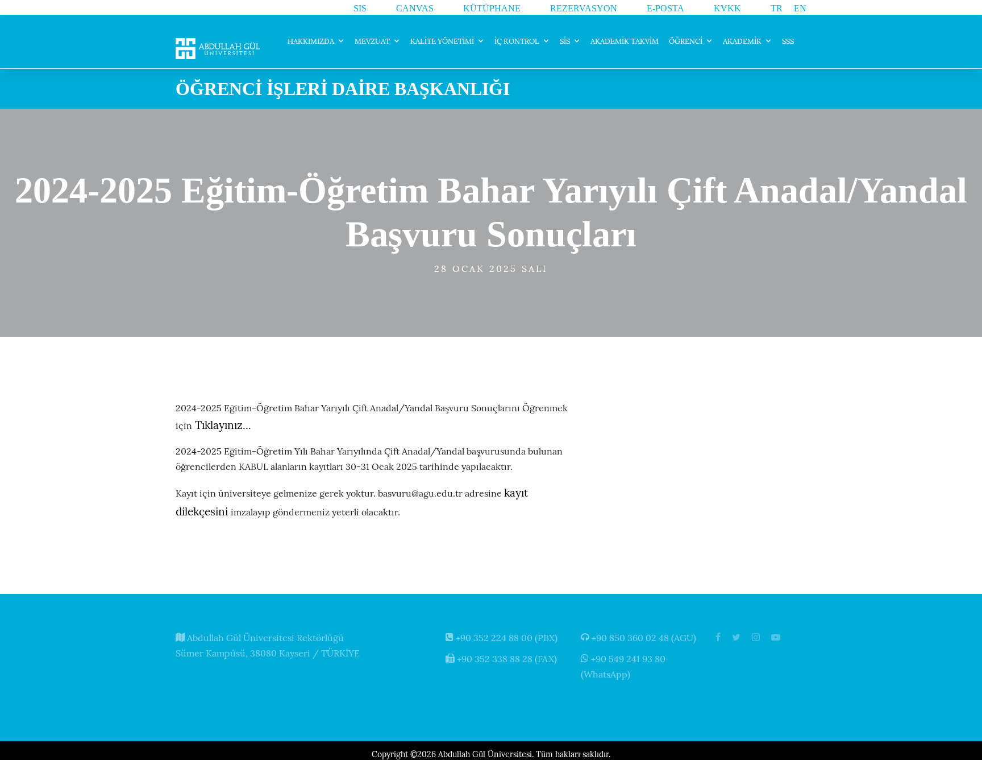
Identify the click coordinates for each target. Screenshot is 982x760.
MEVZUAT (372, 41)
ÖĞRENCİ (685, 41)
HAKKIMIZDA (311, 41)
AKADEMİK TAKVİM (624, 41)
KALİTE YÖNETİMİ (442, 41)
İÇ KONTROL (516, 41)
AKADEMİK (742, 41)
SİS (565, 41)
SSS (788, 41)
